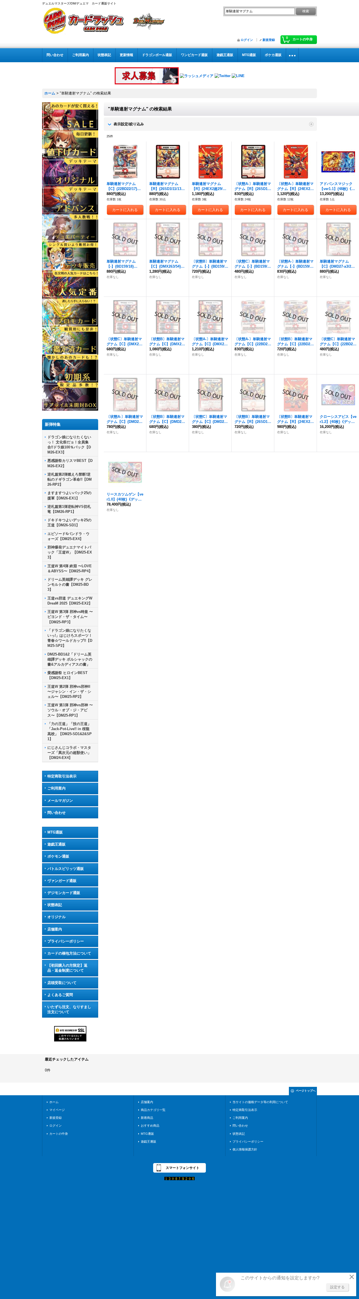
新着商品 (147, 1117)
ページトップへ (306, 1090)
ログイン (247, 39)
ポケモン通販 (58, 856)
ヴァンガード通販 (62, 881)
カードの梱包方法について (69, 953)
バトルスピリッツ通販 (65, 869)
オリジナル (56, 917)
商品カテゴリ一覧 (153, 1110)
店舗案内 (54, 929)
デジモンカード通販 (63, 893)
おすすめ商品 (150, 1125)
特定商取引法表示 (62, 776)
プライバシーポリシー (65, 941)
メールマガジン (60, 800)
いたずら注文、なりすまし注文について (69, 1009)
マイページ (57, 1110)
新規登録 (269, 39)
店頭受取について (62, 983)
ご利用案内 (56, 788)
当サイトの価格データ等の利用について (260, 1102)
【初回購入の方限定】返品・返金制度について (67, 967)
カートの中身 (58, 1133)
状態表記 (54, 905)
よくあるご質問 (60, 995)
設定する (337, 1287)
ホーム (54, 1102)
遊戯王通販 (56, 844)
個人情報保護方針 (245, 1149)
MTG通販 (55, 832)
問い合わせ (56, 813)
